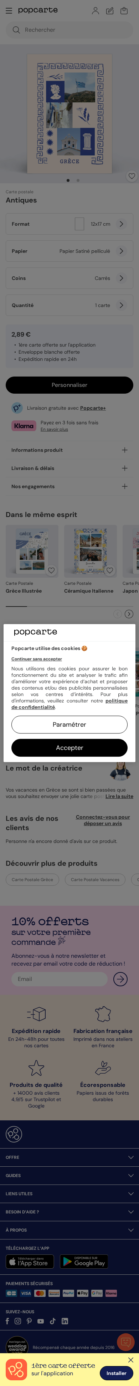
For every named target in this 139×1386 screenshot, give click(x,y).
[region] (70, 693)
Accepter (69, 747)
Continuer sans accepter (36, 659)
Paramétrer (69, 724)
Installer (117, 1373)
